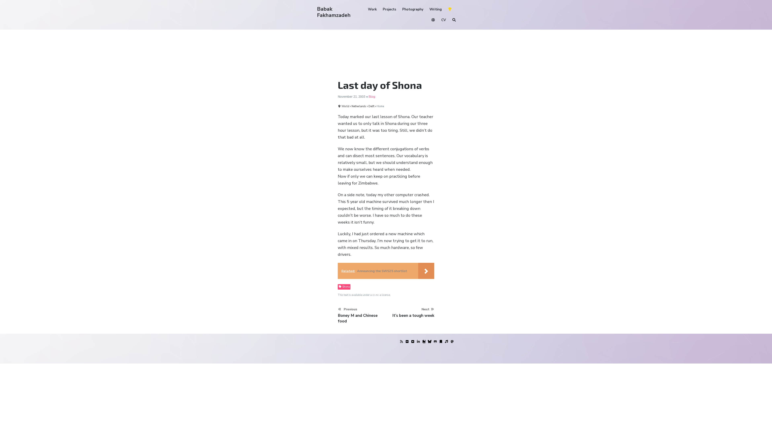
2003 (361, 97)
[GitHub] (435, 342)
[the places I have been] (413, 342)
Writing (435, 9)
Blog (372, 97)
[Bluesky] (429, 342)
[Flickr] (407, 342)
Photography (412, 9)
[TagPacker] (441, 342)
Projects (389, 9)
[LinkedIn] (418, 342)
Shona (346, 287)
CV (443, 20)
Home (380, 106)
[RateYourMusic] (446, 342)
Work (372, 9)
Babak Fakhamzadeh (334, 12)
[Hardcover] (424, 342)
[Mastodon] (452, 342)
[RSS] (401, 342)
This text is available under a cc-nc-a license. (364, 295)
